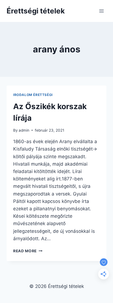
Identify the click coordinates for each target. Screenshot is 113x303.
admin (24, 130)
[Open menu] (101, 11)
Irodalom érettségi (33, 95)
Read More (28, 251)
